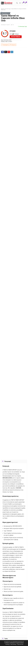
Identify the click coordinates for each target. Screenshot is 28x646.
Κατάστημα (7, 8)
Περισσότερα (20, 644)
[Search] (17, 3)
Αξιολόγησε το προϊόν (5, 24)
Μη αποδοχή (13, 644)
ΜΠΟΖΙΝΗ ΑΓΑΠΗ (7, 40)
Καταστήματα (15, 36)
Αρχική (2, 8)
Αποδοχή (7, 644)
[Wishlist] (22, 3)
